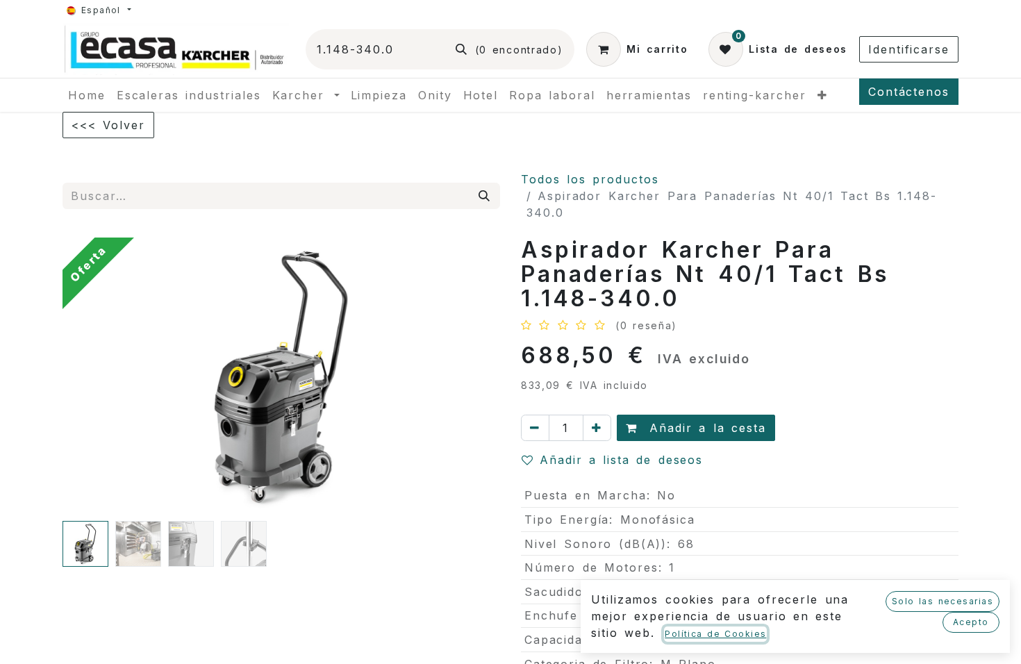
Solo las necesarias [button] (942, 601)
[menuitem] (87, 95)
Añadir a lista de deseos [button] (621, 460)
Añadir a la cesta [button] (704, 428)
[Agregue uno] (597, 428)
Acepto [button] (971, 622)
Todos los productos (590, 179)
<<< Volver (108, 125)
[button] (95, 376)
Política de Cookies (715, 634)
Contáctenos (908, 92)
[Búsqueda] (485, 196)
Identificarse (908, 49)
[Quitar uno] (535, 428)
